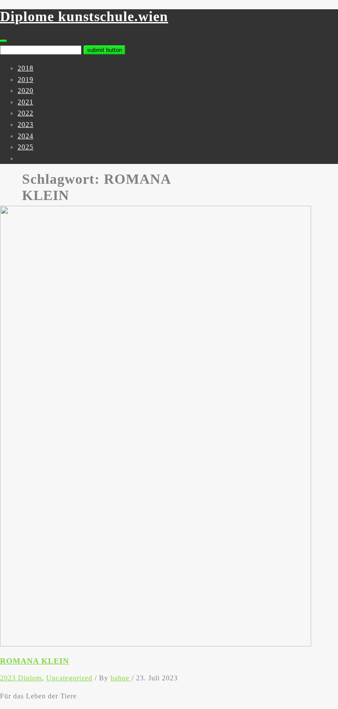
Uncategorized (69, 678)
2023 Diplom (21, 678)
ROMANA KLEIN (34, 661)
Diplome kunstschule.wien (84, 16)
